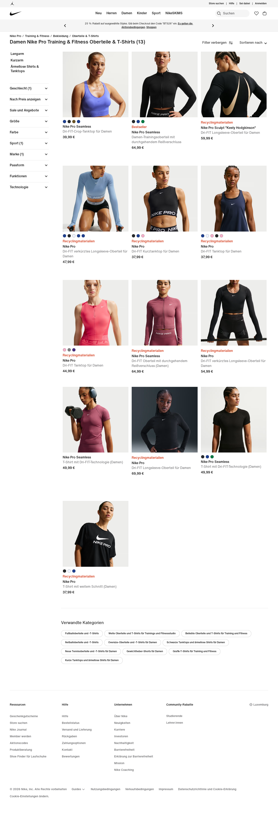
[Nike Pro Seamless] (95, 84)
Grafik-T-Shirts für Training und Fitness (194, 651)
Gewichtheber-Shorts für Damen (145, 651)
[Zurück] (65, 26)
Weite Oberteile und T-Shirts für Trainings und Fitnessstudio (142, 633)
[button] (29, 88)
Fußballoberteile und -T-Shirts (82, 633)
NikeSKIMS (174, 13)
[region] (26, 124)
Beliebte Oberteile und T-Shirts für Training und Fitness (216, 633)
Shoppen (151, 27)
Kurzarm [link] (17, 60)
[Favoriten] (256, 13)
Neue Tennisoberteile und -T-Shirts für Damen (91, 651)
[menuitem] (235, 3)
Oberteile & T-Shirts (85, 36)
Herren (111, 13)
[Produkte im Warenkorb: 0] (264, 13)
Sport (156, 13)
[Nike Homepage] (16, 14)
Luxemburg (260, 704)
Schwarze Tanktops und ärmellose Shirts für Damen (196, 642)
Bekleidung (60, 36)
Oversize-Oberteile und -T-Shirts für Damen (132, 642)
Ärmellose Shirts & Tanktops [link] (25, 69)
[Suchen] (219, 13)
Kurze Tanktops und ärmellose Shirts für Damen (92, 660)
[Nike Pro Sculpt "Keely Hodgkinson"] (234, 84)
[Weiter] (213, 26)
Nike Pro (15, 36)
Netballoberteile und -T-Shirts (82, 642)
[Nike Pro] (95, 198)
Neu (98, 13)
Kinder (142, 13)
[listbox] (253, 42)
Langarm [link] (17, 53)
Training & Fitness (37, 36)
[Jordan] (12, 3)
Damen (126, 13)
